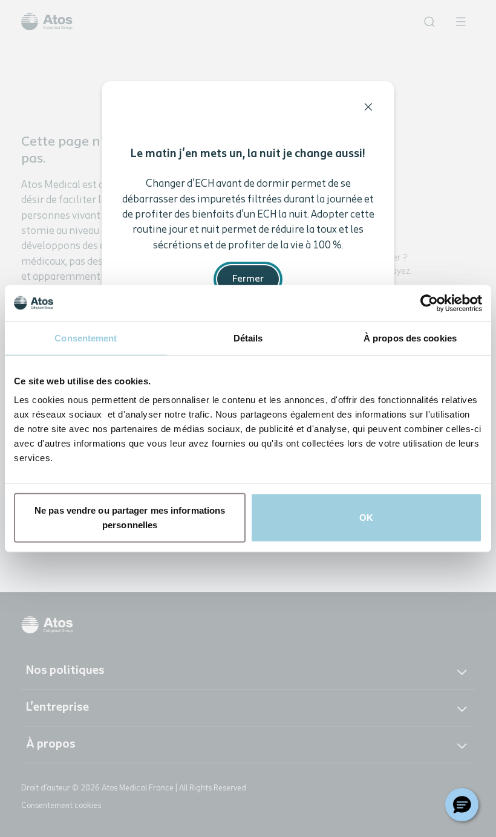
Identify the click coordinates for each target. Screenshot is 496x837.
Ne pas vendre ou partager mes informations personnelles (129, 517)
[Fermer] (368, 107)
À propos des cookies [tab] (410, 337)
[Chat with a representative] (461, 804)
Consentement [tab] (85, 337)
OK (366, 517)
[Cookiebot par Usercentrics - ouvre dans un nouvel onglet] (429, 303)
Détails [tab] (248, 337)
